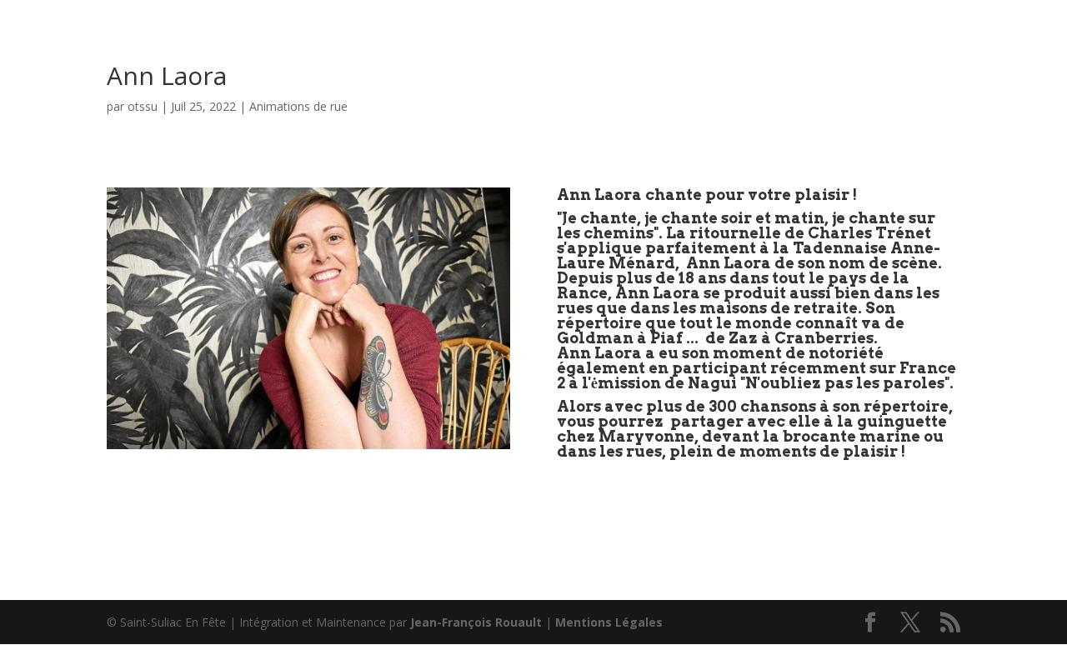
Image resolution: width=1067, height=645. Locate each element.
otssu (143, 106)
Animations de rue (298, 106)
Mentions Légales (609, 622)
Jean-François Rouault (476, 622)
